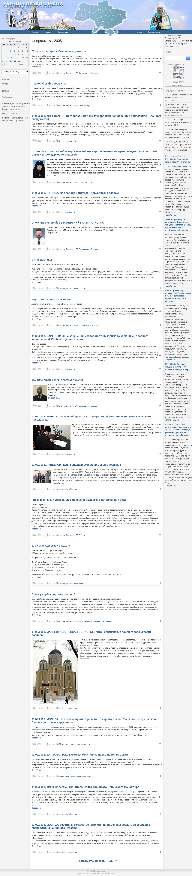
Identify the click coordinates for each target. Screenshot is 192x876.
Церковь (6, 79)
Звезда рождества (10, 113)
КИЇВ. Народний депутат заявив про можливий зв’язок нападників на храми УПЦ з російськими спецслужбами (178, 133)
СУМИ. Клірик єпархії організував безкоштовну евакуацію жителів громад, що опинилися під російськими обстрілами (178, 224)
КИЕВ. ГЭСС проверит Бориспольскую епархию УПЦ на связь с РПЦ (178, 122)
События (83, 288)
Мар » (20, 64)
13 (11, 54)
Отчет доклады (42, 259)
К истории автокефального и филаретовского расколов (15, 119)
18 (3, 57)
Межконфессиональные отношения (95, 621)
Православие (63, 32)
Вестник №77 (72, 73)
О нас (139, 32)
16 (23, 54)
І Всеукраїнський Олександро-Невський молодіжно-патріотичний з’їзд (79, 499)
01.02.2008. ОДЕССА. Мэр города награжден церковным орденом (75, 192)
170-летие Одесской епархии (51, 545)
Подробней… (37, 66)
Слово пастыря (85, 182)
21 (15, 57)
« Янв (4, 64)
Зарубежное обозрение (89, 73)
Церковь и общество (68, 141)
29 (19, 61)
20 (11, 57)
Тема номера (84, 105)
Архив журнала (178, 85)
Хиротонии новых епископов (51, 299)
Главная (48, 32)
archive (62, 73)
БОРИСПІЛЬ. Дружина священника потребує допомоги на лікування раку (178, 367)
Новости (35, 32)
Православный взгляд (88, 249)
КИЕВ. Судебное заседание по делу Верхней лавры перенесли (178, 97)
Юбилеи (82, 583)
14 (15, 54)
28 (15, 61)
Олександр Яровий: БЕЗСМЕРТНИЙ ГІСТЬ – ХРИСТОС (68, 222)
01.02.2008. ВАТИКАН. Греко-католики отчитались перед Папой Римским (80, 754)
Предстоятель (153, 32)
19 (7, 57)
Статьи (5, 84)
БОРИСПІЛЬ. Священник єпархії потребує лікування (177, 160)
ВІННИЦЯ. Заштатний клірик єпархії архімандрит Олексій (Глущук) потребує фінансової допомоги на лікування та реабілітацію (178, 429)
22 (19, 57)
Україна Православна (33, 3)
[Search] (188, 58)
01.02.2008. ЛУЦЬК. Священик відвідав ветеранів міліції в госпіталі (76, 464)
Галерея (5, 91)
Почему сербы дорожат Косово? (53, 594)
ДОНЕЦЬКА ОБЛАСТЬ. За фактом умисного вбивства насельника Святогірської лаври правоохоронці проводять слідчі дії (177, 110)
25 (3, 61)
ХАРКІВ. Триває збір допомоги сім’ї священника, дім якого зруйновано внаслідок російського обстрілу (178, 295)
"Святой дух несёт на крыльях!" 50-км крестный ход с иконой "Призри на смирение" (16, 106)
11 (3, 54)
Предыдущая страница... (96, 861)
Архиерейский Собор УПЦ (49, 83)
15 (19, 54)
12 (7, 54)
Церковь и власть (67, 212)
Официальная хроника (89, 325)
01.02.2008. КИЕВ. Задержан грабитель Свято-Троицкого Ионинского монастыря (85, 787)
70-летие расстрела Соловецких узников (59, 51)
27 (11, 61)
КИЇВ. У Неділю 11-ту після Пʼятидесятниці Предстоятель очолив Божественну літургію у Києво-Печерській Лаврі (178, 146)
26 (7, 61)
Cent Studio (110, 874)
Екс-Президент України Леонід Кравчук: (58, 379)
